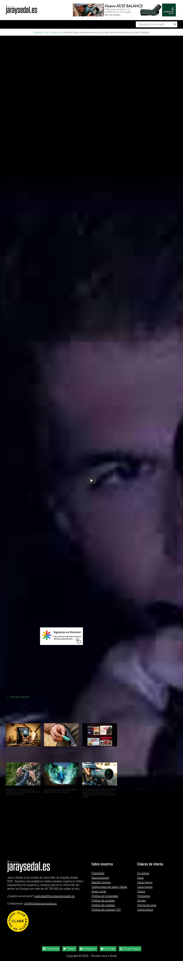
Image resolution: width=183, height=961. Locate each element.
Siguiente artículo (104, 759)
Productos (56, 32)
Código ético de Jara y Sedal (109, 915)
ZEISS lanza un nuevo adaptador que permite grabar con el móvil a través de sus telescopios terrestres (23, 854)
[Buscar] (175, 24)
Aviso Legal (99, 919)
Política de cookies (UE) (106, 938)
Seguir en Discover (74, 679)
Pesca (141, 919)
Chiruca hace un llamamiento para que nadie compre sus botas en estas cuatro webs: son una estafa (98, 815)
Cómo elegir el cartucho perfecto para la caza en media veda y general (60, 813)
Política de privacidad (105, 924)
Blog (46, 32)
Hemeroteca (145, 938)
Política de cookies (103, 933)
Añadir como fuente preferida (38, 679)
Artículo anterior (18, 759)
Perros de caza (146, 933)
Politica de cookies (103, 928)
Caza (140, 906)
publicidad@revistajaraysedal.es (54, 924)
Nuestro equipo (101, 910)
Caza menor (145, 915)
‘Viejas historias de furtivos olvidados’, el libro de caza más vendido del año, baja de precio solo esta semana (22, 815)
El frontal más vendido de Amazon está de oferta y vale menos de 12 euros (60, 852)
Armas (141, 928)
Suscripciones (100, 906)
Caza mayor (145, 910)
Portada (38, 32)
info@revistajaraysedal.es (40, 931)
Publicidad (98, 901)
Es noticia (143, 901)
